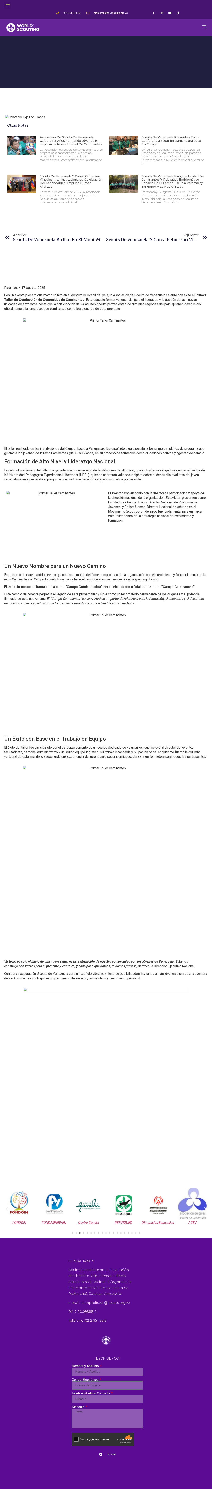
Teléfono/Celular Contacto (91, 1393)
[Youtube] (170, 13)
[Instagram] (162, 13)
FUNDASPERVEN (54, 1223)
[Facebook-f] (154, 13)
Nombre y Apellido (86, 1366)
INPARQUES (123, 1223)
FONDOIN (19, 1223)
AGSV (192, 1223)
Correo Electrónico (85, 1379)
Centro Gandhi (88, 1223)
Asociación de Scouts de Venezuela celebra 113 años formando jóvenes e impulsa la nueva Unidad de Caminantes (71, 140)
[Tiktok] (178, 13)
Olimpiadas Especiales (158, 1223)
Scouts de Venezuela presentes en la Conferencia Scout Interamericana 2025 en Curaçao (171, 140)
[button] (7, 5)
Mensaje (78, 1407)
